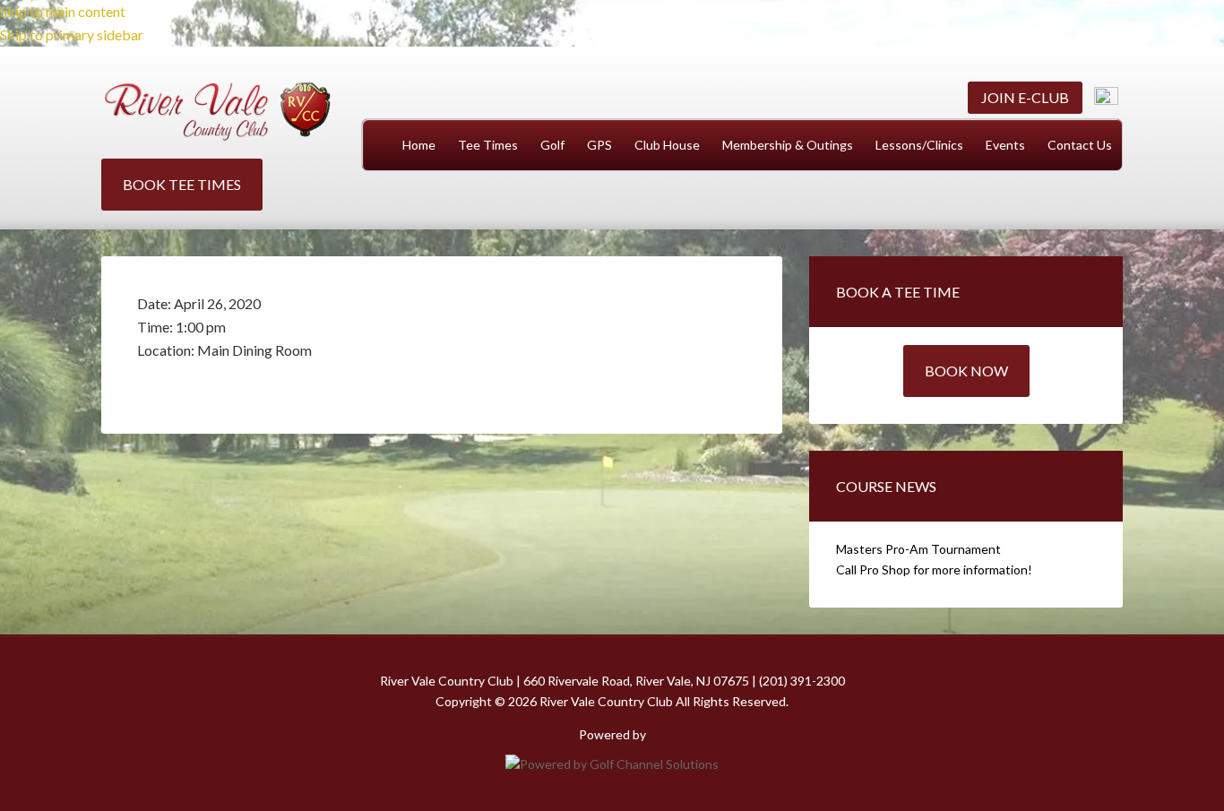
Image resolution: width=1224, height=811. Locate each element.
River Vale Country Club (217, 111)
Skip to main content (62, 11)
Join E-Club (1025, 97)
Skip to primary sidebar (71, 34)
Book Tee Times (182, 184)
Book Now (966, 370)
